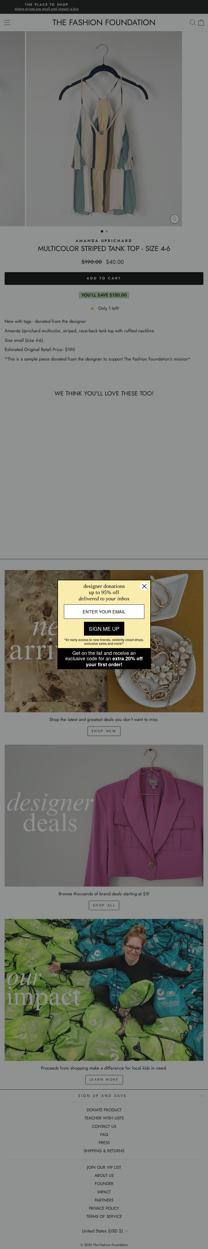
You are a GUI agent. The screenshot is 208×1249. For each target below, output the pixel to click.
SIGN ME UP (104, 628)
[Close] (144, 586)
